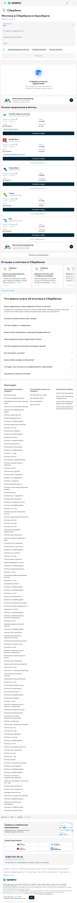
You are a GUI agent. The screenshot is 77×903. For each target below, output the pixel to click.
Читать (19, 283)
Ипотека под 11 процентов (13, 496)
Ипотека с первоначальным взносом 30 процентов (14, 651)
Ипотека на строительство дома (15, 763)
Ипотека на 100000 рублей (13, 450)
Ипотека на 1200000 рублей (13, 550)
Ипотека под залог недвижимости (15, 606)
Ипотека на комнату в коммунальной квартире (12, 777)
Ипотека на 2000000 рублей (13, 629)
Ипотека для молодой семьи (14, 685)
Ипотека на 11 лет (10, 682)
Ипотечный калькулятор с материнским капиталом (65, 408)
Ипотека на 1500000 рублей (13, 612)
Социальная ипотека (11, 609)
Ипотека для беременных (13, 484)
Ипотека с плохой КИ (11, 481)
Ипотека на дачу (10, 492)
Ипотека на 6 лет (10, 621)
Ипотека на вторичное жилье (14, 710)
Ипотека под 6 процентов (13, 535)
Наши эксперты (52, 872)
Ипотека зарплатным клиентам (15, 424)
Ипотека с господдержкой (13, 478)
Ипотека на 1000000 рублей (13, 807)
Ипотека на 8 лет (10, 753)
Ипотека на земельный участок (15, 747)
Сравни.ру (4, 817)
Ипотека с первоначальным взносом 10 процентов (14, 705)
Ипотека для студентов (12, 471)
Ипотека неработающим (12, 418)
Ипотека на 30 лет (10, 520)
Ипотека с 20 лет (10, 572)
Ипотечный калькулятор (22, 98)
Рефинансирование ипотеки (14, 562)
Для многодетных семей (38, 395)
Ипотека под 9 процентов (13, 786)
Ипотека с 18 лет (10, 701)
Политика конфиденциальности (14, 872)
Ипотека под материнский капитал (16, 517)
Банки (12, 817)
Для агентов (41, 869)
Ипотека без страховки (12, 431)
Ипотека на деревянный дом (14, 398)
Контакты (14, 869)
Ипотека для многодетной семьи (15, 641)
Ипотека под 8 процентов (13, 661)
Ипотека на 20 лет (10, 526)
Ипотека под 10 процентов (13, 474)
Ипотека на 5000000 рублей (13, 799)
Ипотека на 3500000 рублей (13, 505)
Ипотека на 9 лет (10, 744)
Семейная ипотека (10, 437)
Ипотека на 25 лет (10, 456)
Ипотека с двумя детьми (12, 415)
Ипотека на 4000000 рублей (13, 769)
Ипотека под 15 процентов (13, 543)
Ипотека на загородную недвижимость (12, 531)
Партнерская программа (27, 869)
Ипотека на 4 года (10, 731)
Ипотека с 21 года (10, 453)
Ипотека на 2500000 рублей (13, 590)
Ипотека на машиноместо (13, 688)
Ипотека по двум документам (14, 569)
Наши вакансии (64, 872)
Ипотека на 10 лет (10, 428)
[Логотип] (38, 880)
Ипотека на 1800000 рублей (13, 566)
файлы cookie (25, 890)
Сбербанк (13, 268)
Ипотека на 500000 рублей (13, 740)
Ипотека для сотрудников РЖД (14, 460)
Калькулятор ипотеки (11, 584)
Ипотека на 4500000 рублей (13, 695)
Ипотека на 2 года (10, 556)
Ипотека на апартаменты (13, 596)
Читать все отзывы (7, 291)
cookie (15, 897)
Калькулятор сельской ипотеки (14, 679)
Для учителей (35, 404)
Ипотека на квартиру (11, 721)
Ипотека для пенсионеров (13, 447)
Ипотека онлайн (9, 760)
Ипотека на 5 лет (10, 468)
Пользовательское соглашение (57, 869)
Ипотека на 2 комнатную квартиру (16, 406)
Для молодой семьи (37, 398)
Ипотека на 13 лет (10, 667)
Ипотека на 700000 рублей (13, 587)
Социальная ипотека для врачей (15, 664)
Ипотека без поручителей (13, 810)
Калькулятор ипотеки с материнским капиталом (12, 717)
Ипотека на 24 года (10, 737)
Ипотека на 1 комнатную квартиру (16, 670)
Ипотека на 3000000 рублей (13, 440)
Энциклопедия (31, 872)
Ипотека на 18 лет (10, 647)
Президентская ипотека (12, 792)
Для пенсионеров (36, 401)
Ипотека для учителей (12, 553)
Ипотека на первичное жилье (14, 502)
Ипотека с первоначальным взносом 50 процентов (14, 617)
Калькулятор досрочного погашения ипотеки (12, 637)
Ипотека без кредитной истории (15, 603)
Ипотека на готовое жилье (13, 644)
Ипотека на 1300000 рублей (13, 421)
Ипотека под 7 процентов (13, 750)
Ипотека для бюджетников (13, 713)
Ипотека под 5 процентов (13, 632)
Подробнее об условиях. (30, 894)
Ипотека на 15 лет (10, 580)
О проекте (6, 869)
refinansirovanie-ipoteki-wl (13, 559)
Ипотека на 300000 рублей (13, 772)
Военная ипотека (10, 395)
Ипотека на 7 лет (10, 728)
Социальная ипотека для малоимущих (12, 803)
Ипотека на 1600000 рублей (13, 600)
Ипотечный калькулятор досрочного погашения (64, 402)
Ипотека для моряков (11, 698)
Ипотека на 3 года (10, 523)
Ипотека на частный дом (12, 766)
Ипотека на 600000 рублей (13, 434)
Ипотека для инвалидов (12, 734)
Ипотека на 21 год (10, 508)
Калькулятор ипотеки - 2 (12, 692)
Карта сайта (42, 872)
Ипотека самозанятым (12, 444)
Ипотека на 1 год (10, 756)
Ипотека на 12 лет (10, 593)
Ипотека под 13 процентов (13, 789)
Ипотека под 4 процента (12, 499)
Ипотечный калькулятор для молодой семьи (66, 397)
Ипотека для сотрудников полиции (16, 724)
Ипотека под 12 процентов (13, 546)
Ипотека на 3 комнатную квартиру (16, 796)
